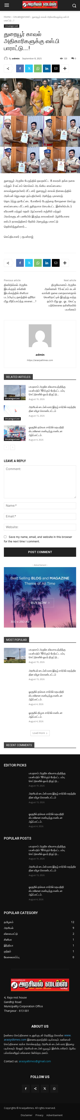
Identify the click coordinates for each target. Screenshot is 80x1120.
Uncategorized (21, 17)
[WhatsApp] (38, 68)
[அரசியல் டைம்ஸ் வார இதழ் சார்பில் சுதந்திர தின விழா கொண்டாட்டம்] (15, 412)
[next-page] (12, 447)
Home (7, 17)
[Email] (56, 68)
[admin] (6, 58)
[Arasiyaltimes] (40, 4)
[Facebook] (20, 68)
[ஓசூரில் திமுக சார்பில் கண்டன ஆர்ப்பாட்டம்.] (15, 718)
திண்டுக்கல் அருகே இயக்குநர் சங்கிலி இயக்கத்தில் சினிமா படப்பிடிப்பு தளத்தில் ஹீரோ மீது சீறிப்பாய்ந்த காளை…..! (20, 293)
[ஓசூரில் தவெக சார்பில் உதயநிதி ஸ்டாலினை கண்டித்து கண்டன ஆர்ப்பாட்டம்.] (15, 433)
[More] (65, 68)
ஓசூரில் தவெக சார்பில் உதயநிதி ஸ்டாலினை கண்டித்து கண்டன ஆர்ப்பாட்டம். (46, 431)
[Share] (35, 1088)
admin (16, 58)
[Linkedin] (47, 68)
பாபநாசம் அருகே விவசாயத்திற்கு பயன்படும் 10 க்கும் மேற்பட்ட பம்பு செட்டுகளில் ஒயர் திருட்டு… (47, 390)
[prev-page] (6, 447)
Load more (39, 733)
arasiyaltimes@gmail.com (35, 1061)
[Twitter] (29, 68)
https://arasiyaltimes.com (40, 360)
